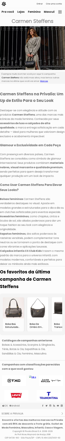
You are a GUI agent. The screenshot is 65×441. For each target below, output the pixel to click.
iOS (6, 405)
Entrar (40, 3)
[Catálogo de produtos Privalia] (60, 12)
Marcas (44, 81)
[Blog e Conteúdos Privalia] (55, 406)
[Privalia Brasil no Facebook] (43, 406)
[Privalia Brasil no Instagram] (51, 406)
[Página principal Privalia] (4, 4)
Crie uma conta (54, 3)
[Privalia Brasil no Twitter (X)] (47, 406)
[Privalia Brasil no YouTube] (59, 406)
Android (15, 405)
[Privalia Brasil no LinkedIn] (62, 406)
